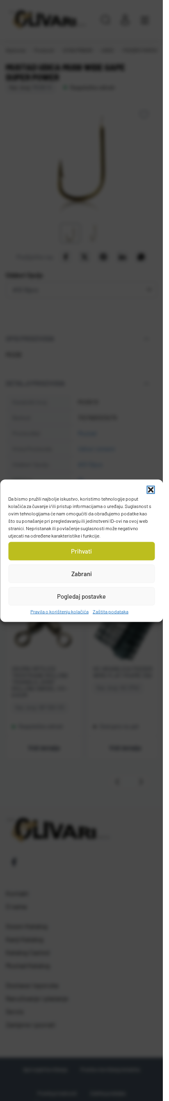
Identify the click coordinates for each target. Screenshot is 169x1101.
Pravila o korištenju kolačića (59, 611)
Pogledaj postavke (81, 596)
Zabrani (81, 573)
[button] (150, 489)
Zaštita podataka (110, 611)
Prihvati (81, 551)
